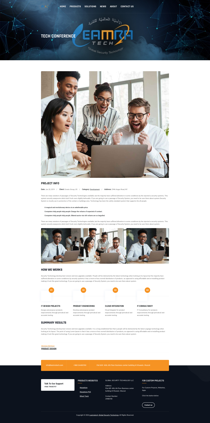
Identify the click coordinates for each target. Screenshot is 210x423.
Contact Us (127, 6)
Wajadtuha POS (85, 392)
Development (95, 189)
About (113, 6)
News (103, 6)
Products (75, 6)
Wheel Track (84, 396)
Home (63, 6)
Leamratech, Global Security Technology (104, 415)
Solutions (90, 6)
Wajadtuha (83, 388)
